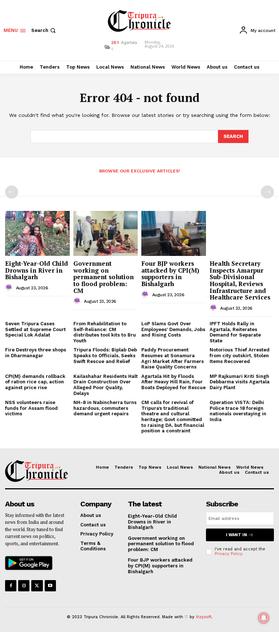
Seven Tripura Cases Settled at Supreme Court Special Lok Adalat (35, 329)
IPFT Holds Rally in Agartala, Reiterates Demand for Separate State (235, 332)
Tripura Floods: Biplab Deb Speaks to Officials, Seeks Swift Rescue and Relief (105, 355)
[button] (44, 30)
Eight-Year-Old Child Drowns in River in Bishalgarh (36, 270)
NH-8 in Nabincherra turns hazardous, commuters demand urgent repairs (105, 408)
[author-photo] (10, 287)
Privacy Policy (228, 553)
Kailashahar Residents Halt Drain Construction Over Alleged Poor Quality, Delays (105, 385)
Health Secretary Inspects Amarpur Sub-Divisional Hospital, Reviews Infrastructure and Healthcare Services (240, 280)
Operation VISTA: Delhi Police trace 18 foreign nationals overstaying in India (238, 411)
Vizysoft (203, 617)
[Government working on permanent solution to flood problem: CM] (105, 233)
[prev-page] (11, 192)
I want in (236, 535)
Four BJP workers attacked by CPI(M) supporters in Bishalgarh (170, 273)
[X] (37, 585)
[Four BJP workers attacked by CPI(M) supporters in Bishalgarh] (173, 233)
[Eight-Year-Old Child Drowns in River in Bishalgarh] (37, 233)
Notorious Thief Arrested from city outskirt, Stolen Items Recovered (240, 355)
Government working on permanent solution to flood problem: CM (103, 277)
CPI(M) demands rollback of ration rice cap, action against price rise (35, 382)
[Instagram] (23, 585)
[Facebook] (10, 585)
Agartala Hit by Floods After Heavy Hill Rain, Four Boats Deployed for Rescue (173, 382)
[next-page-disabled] (267, 192)
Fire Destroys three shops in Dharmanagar (35, 352)
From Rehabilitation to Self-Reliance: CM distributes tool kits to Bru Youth (104, 332)
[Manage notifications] (264, 618)
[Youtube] (50, 585)
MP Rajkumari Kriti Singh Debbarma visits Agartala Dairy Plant (240, 382)
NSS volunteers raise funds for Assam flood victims (31, 408)
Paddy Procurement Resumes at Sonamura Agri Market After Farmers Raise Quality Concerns (172, 358)
